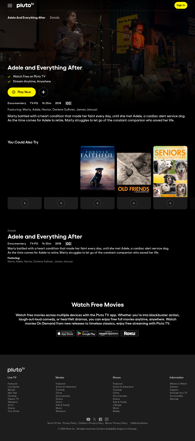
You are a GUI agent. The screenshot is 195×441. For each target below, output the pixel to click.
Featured (12, 384)
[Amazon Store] (108, 333)
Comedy (12, 396)
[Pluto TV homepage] (16, 369)
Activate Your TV (178, 393)
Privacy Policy (70, 423)
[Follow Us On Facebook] (100, 419)
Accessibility (176, 396)
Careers (174, 387)
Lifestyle (117, 405)
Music (59, 408)
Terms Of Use (54, 423)
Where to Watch (178, 384)
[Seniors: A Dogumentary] (170, 177)
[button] (10, 5)
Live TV (12, 377)
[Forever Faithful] (97, 177)
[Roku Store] (130, 333)
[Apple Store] (65, 333)
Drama (11, 408)
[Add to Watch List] (43, 92)
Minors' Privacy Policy (116, 423)
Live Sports (13, 387)
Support (174, 390)
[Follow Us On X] (94, 419)
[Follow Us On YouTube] (88, 419)
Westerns (13, 402)
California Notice (139, 423)
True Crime (13, 411)
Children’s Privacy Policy (91, 423)
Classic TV (13, 399)
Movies (11, 390)
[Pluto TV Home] (25, 5)
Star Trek (12, 393)
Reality (116, 411)
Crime (59, 393)
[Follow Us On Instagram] (107, 419)
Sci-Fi (11, 405)
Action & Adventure (66, 387)
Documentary (63, 396)
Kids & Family (63, 405)
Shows (117, 377)
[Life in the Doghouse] (61, 177)
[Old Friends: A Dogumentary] (134, 177)
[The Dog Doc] (25, 177)
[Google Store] (86, 333)
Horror (59, 402)
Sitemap (174, 399)
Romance (61, 411)
